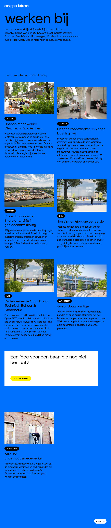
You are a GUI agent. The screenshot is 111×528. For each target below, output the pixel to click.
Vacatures (20, 75)
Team (7, 75)
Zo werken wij (38, 75)
